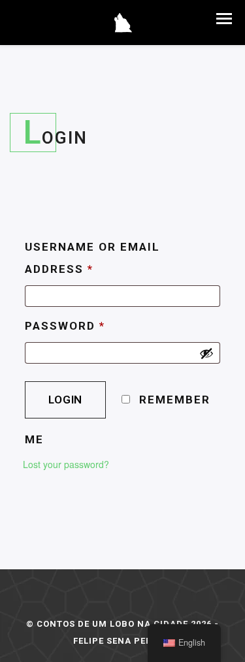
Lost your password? (66, 464)
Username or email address (92, 258)
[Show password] (206, 353)
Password (65, 325)
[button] (224, 18)
